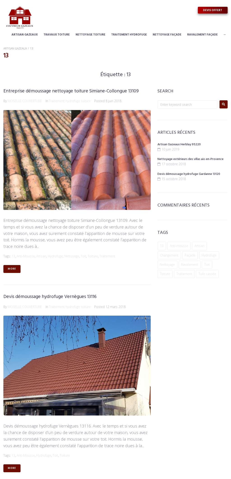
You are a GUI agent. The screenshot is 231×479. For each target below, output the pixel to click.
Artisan (41, 256)
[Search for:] (187, 104)
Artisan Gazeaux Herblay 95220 (179, 144)
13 (13, 256)
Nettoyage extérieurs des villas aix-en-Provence (190, 159)
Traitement (107, 256)
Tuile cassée (207, 274)
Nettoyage (71, 256)
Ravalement (189, 264)
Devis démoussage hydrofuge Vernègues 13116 (50, 297)
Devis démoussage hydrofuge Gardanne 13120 (188, 174)
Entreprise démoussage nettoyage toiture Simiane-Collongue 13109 (71, 91)
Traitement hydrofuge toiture (70, 101)
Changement (169, 255)
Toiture (93, 256)
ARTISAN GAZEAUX (15, 48)
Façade (190, 255)
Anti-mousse (26, 256)
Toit (83, 256)
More (12, 269)
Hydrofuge (55, 256)
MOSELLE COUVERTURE (25, 101)
